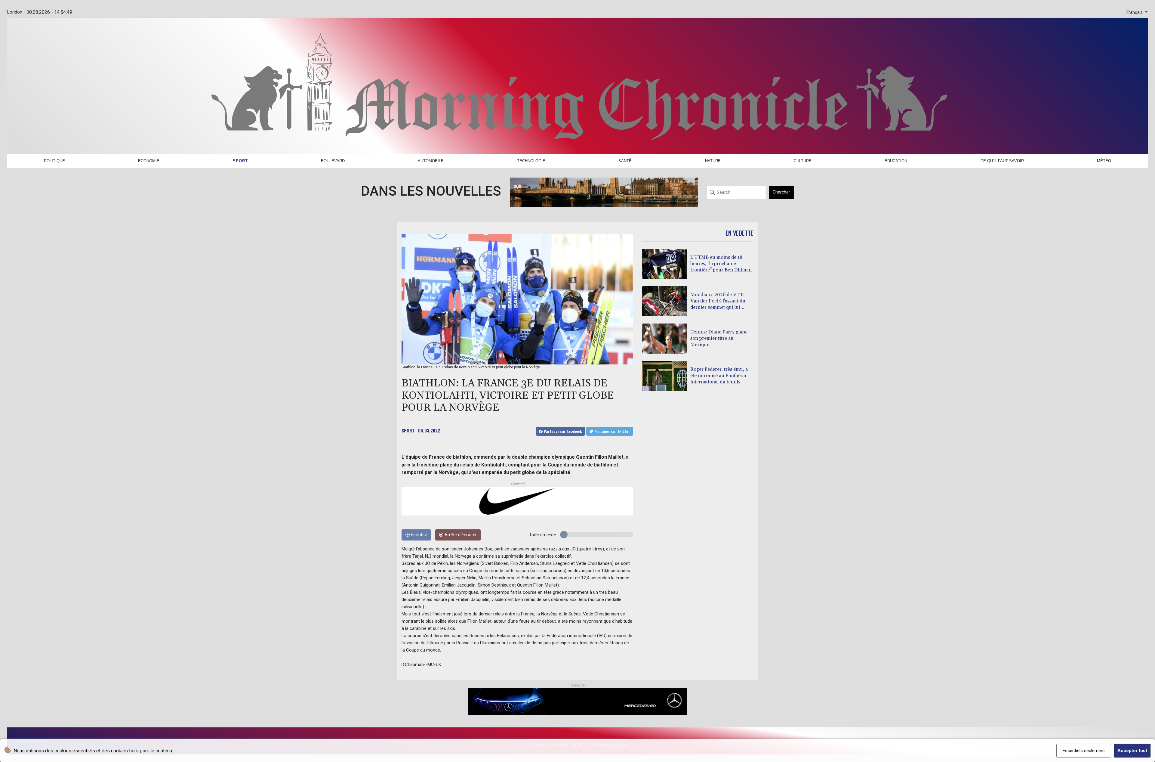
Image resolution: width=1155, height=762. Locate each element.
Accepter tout (1132, 750)
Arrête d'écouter (460, 534)
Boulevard (333, 161)
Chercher (781, 192)
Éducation (896, 161)
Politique (54, 161)
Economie (148, 161)
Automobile (431, 161)
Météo (1104, 161)
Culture (803, 161)
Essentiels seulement (1084, 750)
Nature (713, 161)
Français (1135, 12)
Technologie (531, 161)
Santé (625, 161)
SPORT (408, 430)
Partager (562, 431)
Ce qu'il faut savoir (1002, 161)
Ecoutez (418, 534)
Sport (240, 161)
